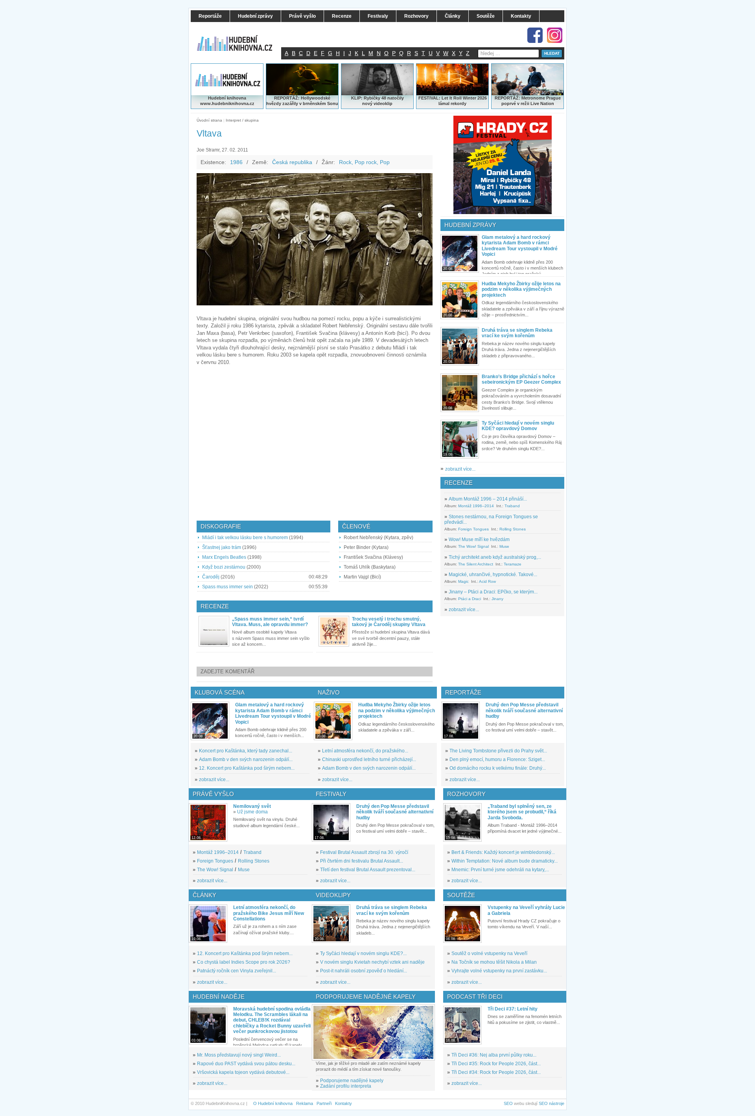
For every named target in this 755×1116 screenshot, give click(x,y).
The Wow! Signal (473, 546)
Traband (512, 506)
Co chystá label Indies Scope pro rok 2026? (243, 962)
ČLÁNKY (204, 895)
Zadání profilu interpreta (345, 1086)
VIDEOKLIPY (333, 895)
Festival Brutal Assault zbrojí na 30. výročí (364, 852)
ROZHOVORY (466, 794)
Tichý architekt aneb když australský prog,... (495, 557)
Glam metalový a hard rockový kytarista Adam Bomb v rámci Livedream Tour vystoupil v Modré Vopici (520, 246)
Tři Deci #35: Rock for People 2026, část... (496, 1063)
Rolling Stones (512, 529)
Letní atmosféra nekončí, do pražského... (365, 751)
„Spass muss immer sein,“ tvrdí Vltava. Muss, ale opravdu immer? (270, 621)
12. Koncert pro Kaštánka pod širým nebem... (247, 768)
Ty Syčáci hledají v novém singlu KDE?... (363, 953)
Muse (504, 546)
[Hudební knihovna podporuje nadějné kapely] (373, 1032)
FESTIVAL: (429, 98)
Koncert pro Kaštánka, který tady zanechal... (245, 751)
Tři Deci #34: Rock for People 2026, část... (496, 1072)
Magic (463, 581)
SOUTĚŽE (461, 895)
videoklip (383, 103)
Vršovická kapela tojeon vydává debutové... (243, 1072)
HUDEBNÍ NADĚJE (219, 996)
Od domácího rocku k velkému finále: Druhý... (497, 768)
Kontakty (343, 1103)
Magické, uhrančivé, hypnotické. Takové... (493, 574)
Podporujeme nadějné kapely (351, 1080)
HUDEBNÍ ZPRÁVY (470, 225)
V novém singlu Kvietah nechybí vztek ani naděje (372, 962)
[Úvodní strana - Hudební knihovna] (240, 38)
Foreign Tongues (473, 529)
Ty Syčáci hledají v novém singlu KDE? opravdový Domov (518, 425)
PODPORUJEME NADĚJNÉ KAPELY (366, 996)
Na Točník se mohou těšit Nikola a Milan (494, 962)
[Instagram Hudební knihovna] (554, 35)
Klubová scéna (220, 692)
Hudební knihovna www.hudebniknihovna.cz (227, 101)
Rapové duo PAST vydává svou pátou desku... (246, 1063)
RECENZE (458, 482)
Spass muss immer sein (227, 586)
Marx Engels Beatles (224, 557)
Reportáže (463, 692)
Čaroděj (210, 577)
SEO (508, 1103)
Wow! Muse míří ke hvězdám (479, 539)
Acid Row (487, 581)
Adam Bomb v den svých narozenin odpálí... (246, 759)
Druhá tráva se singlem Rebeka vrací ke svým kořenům (517, 332)
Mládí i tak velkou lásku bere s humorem (245, 537)
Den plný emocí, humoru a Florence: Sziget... (497, 759)
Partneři (324, 1103)
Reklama (304, 1103)
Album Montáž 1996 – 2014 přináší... (488, 499)
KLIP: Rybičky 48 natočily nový (377, 101)
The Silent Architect (475, 564)
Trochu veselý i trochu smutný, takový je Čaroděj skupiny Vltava (388, 621)
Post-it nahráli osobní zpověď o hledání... (363, 971)
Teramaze (512, 564)
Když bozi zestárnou (223, 567)
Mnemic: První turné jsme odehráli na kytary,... (500, 869)
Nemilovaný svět (252, 806)
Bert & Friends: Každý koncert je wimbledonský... (503, 852)
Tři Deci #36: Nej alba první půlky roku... (493, 1055)
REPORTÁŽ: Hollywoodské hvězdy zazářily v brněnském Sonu (302, 101)
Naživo (329, 692)
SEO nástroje (551, 1103)
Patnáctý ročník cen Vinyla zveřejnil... (236, 971)
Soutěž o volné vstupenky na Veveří (489, 953)
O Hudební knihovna (273, 1103)
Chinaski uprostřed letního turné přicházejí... (369, 759)
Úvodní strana (209, 120)
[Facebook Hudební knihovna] (535, 35)
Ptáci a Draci (469, 599)
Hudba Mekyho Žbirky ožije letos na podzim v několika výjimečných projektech (521, 289)
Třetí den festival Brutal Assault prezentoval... (367, 869)
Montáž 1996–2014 (476, 506)
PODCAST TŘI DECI (475, 996)
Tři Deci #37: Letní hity (513, 1009)
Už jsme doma (252, 812)
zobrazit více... (460, 469)
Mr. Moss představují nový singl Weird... (239, 1055)
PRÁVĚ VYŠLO (213, 794)
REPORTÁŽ (507, 98)
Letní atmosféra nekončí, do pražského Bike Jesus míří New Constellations (268, 913)
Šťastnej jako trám (221, 547)
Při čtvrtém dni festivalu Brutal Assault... (361, 861)
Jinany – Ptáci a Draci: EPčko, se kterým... (493, 592)
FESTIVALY (331, 794)
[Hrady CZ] (502, 165)
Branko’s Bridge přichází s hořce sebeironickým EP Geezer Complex (521, 379)
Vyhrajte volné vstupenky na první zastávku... (499, 971)
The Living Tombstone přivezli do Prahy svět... (498, 751)
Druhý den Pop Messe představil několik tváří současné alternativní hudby (524, 710)
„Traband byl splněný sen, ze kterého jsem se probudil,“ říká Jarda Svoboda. (522, 812)
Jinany (497, 599)
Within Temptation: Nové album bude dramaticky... (504, 861)
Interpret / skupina (242, 120)
